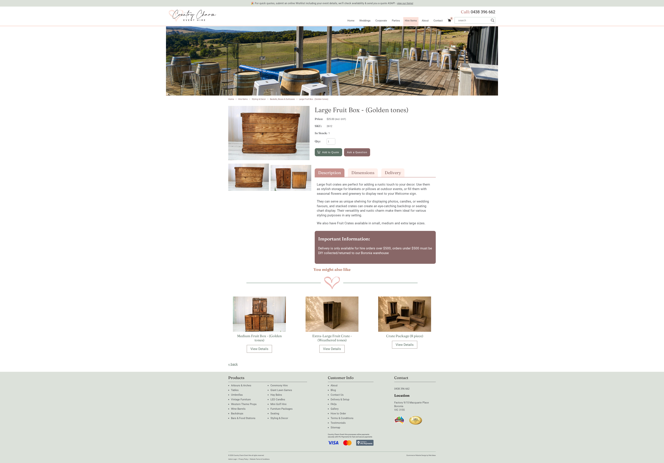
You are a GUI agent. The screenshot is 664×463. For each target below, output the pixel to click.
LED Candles (277, 399)
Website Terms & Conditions (260, 459)
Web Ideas (432, 455)
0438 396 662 (483, 12)
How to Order (338, 413)
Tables (235, 390)
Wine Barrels (238, 408)
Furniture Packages (281, 408)
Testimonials (338, 422)
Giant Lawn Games (281, 390)
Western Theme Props (244, 404)
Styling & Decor (259, 99)
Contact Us (337, 394)
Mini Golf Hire (278, 404)
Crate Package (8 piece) (404, 336)
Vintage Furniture (241, 399)
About (425, 20)
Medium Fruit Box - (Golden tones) (259, 338)
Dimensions (362, 172)
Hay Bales (276, 394)
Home (350, 20)
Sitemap (335, 427)
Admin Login (232, 459)
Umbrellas (237, 394)
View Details (259, 349)
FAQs (334, 404)
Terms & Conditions (342, 418)
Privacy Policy (243, 459)
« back (233, 364)
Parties (396, 20)
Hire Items (411, 20)
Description (329, 172)
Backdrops (237, 413)
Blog (333, 390)
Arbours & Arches (241, 385)
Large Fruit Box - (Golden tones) (313, 99)
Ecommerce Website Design (416, 455)
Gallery (335, 408)
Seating (274, 413)
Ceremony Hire (279, 385)
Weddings (365, 20)
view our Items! (405, 3)
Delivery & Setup (340, 399)
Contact (438, 20)
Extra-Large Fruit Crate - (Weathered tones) (332, 338)
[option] (269, 133)
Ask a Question (357, 152)
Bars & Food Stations (243, 418)
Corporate (381, 20)
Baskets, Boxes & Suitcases (282, 99)
